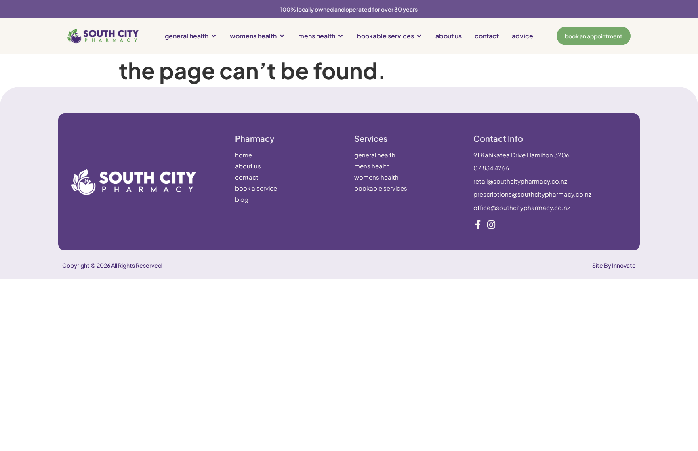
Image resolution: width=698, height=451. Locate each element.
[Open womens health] (282, 36)
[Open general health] (213, 36)
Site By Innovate (614, 265)
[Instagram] (491, 224)
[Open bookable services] (419, 36)
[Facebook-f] (478, 224)
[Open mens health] (340, 36)
